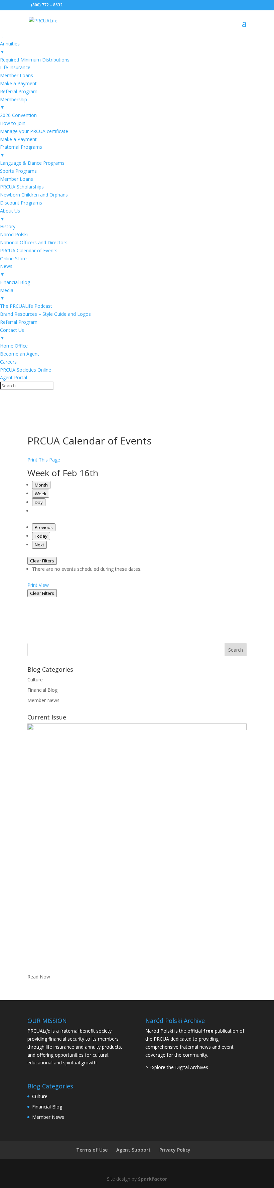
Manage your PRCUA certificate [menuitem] (34, 131)
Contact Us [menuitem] (12, 334)
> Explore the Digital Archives (176, 1067)
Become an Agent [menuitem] (19, 354)
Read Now (38, 976)
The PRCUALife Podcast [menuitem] (26, 306)
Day (39, 502)
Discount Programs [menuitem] (21, 203)
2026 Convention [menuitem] (18, 115)
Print (38, 585)
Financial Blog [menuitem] (15, 282)
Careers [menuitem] (8, 362)
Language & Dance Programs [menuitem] (32, 163)
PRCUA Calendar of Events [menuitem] (28, 250)
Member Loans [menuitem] (16, 75)
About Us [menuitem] (10, 215)
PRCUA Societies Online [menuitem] (25, 370)
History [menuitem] (7, 226)
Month (41, 485)
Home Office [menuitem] (14, 346)
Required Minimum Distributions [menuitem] (35, 59)
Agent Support (133, 1150)
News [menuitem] (6, 270)
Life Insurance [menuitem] (15, 67)
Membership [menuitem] (13, 103)
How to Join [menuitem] (12, 123)
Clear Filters (42, 561)
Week (40, 494)
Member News (43, 700)
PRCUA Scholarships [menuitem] (22, 186)
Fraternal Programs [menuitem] (21, 151)
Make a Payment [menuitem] (18, 83)
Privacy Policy (174, 1150)
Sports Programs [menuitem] (18, 171)
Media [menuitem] (6, 294)
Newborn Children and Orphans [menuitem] (34, 194)
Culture (35, 679)
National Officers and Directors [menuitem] (33, 242)
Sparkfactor (152, 1179)
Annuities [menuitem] (10, 47)
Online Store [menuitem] (13, 258)
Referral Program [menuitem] (18, 91)
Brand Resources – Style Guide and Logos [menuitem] (45, 314)
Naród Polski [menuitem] (14, 234)
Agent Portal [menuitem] (13, 377)
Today (41, 536)
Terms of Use (92, 1150)
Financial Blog (42, 690)
